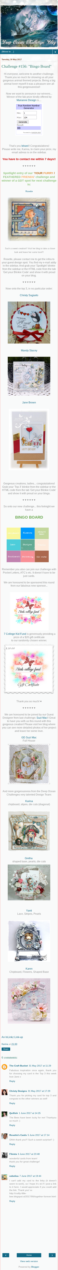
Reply (12, 1081)
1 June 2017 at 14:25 (30, 1113)
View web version (29, 1261)
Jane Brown (29, 402)
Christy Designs (18, 1091)
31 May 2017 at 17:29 (39, 1091)
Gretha (29, 858)
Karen (29, 968)
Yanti (29, 910)
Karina (29, 801)
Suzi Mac (42, 717)
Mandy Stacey (29, 350)
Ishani (24, 145)
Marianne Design (26, 100)
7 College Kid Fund (15, 634)
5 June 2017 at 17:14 (38, 1135)
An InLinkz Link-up (12, 1037)
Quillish (13, 1113)
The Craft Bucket (18, 1065)
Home (29, 1255)
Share (6, 1049)
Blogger (35, 1267)
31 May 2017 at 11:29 (40, 1065)
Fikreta (13, 1154)
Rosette (29, 191)
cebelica (14, 1176)
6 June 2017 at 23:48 (29, 1154)
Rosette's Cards (18, 1135)
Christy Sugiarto (29, 295)
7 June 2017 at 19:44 (30, 1176)
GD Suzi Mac (29, 737)
